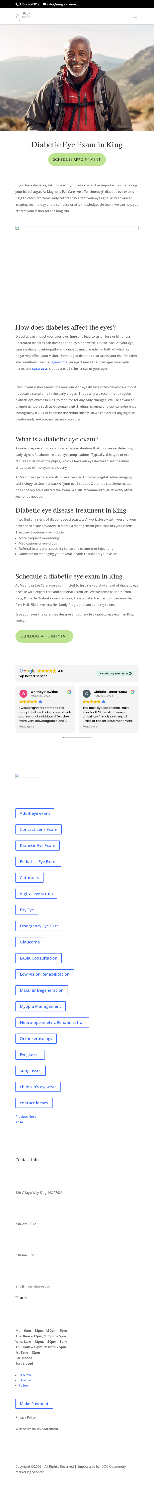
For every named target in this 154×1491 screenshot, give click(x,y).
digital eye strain (36, 893)
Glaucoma (30, 942)
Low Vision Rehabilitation (45, 974)
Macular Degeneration (42, 990)
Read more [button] (26, 727)
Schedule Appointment (77, 159)
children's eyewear (38, 1086)
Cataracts (29, 877)
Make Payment (34, 1403)
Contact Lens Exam (38, 829)
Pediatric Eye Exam (38, 861)
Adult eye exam (35, 813)
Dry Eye (27, 909)
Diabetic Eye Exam (37, 845)
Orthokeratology (36, 1038)
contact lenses (34, 1103)
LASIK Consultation (38, 958)
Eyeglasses (30, 1054)
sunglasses (30, 1070)
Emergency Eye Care (39, 926)
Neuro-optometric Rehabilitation (52, 1022)
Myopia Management (40, 1006)
